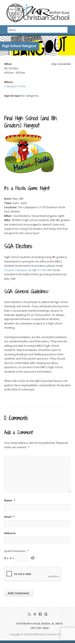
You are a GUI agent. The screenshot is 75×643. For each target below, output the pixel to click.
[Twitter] (34, 614)
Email (9, 517)
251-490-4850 (45, 270)
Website (10, 533)
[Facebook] (40, 614)
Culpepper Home (15, 86)
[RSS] (29, 614)
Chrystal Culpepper (16, 270)
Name (9, 500)
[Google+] (45, 614)
